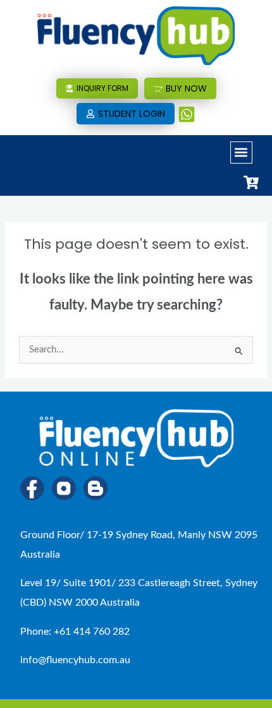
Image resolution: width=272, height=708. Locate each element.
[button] (241, 152)
